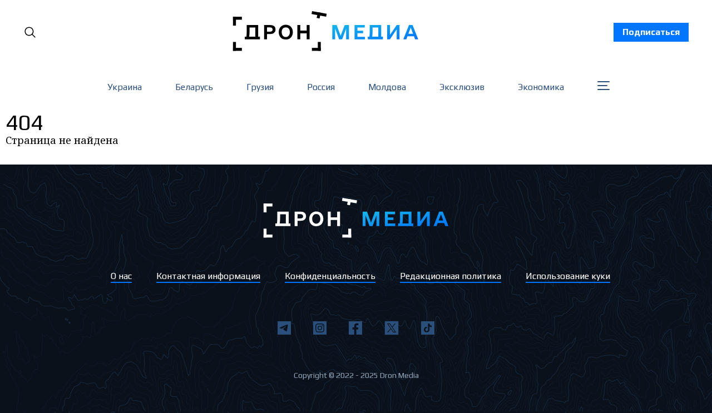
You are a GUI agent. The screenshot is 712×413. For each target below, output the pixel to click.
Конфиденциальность (330, 276)
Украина (124, 87)
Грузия (260, 87)
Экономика (541, 87)
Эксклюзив (461, 87)
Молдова (387, 87)
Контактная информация (208, 276)
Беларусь (194, 87)
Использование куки (568, 276)
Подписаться (651, 32)
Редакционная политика (450, 276)
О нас (121, 276)
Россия (321, 87)
